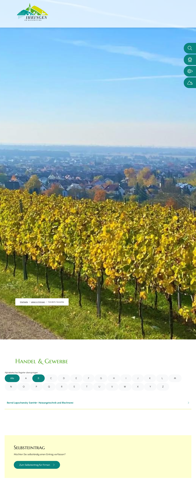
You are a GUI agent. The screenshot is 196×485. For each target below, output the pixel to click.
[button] (190, 59)
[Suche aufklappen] (190, 48)
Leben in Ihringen (38, 302)
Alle (12, 378)
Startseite (24, 302)
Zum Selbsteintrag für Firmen (34, 465)
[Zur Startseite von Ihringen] (32, 12)
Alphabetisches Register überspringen (21, 372)
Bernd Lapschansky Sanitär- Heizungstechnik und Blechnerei (40, 402)
